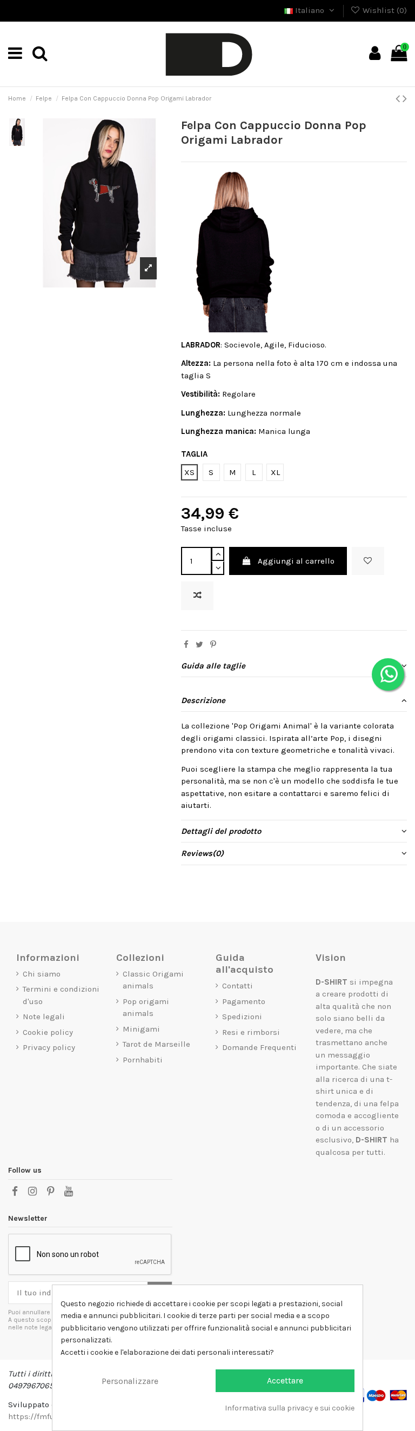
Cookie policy (48, 1032)
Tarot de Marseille (156, 1044)
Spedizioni (242, 1016)
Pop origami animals (146, 1008)
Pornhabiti (143, 1060)
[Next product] (405, 98)
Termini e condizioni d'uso (61, 995)
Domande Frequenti (259, 1047)
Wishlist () (383, 10)
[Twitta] (199, 645)
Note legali (44, 1016)
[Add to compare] (197, 595)
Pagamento (243, 1001)
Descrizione (203, 700)
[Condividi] (186, 645)
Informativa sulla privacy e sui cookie (289, 1408)
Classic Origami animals (153, 980)
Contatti (237, 986)
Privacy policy (49, 1047)
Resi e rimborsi (251, 1032)
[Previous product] (399, 98)
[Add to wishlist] (368, 561)
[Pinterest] (213, 645)
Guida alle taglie (213, 666)
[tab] (294, 666)
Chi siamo (42, 974)
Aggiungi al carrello (296, 561)
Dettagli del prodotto (221, 831)
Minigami (141, 1029)
